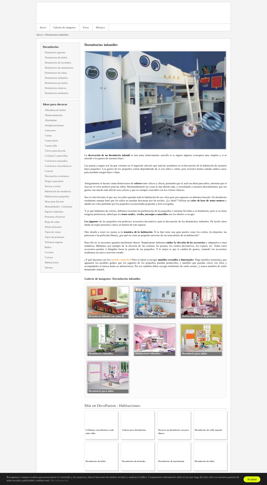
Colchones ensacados (56, 160)
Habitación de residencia (58, 191)
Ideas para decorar (55, 104)
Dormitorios (51, 46)
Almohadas (51, 120)
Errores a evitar (53, 186)
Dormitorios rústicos (55, 88)
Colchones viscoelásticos (58, 165)
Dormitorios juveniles (56, 82)
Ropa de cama (52, 221)
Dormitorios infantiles (57, 34)
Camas (48, 135)
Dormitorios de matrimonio (59, 67)
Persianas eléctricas (55, 216)
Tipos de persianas (54, 237)
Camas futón (51, 140)
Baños (48, 247)
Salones (49, 267)
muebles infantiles (120, 259)
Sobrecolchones (53, 226)
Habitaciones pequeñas (57, 196)
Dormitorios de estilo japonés (208, 430)
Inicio (43, 27)
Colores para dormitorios (134, 430)
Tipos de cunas (53, 231)
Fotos (86, 27)
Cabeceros (50, 130)
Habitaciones (52, 262)
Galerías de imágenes (64, 27)
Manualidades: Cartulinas (58, 206)
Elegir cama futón (54, 181)
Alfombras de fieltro (55, 110)
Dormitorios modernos (56, 93)
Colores (49, 171)
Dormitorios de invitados (58, 62)
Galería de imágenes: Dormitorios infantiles (112, 278)
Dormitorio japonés (55, 52)
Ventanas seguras (54, 242)
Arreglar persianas (54, 125)
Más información (59, 480)
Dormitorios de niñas (56, 72)
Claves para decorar (55, 150)
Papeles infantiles (54, 211)
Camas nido (51, 145)
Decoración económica (57, 176)
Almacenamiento (54, 115)
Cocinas (49, 252)
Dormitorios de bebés (56, 57)
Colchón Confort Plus (56, 155)
